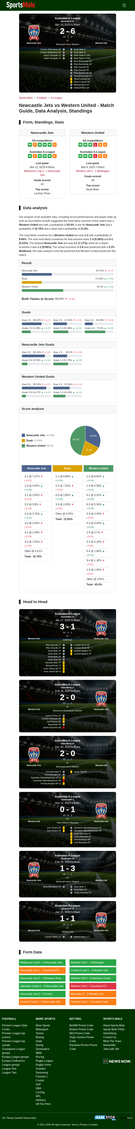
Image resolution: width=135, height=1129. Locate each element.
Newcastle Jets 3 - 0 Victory (36, 994)
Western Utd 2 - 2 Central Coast (89, 1001)
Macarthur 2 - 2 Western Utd (87, 994)
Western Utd (101, 43)
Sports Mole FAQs (113, 1029)
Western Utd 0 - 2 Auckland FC (89, 986)
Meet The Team (112, 1041)
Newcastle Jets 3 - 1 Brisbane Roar (40, 978)
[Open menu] (124, 5)
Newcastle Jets (34, 43)
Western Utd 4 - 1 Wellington (92, 171)
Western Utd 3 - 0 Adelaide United (90, 978)
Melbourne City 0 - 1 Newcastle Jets (41, 962)
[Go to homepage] (21, 5)
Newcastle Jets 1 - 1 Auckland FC (40, 970)
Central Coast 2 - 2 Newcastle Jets (40, 1001)
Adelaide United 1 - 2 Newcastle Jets (41, 986)
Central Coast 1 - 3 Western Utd (89, 970)
